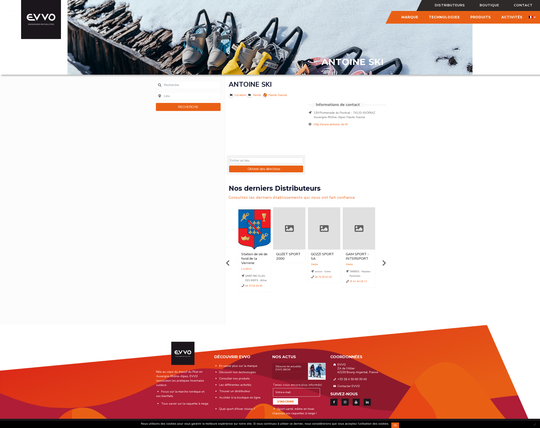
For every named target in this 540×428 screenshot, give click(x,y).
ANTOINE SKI (250, 84)
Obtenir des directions (264, 169)
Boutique (489, 5)
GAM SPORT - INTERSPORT (357, 256)
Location (246, 268)
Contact (523, 5)
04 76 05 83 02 (323, 277)
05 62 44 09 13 (358, 281)
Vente (314, 264)
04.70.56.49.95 (254, 286)
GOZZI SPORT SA (322, 256)
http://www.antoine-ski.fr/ (331, 124)
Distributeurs (450, 5)
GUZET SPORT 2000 (288, 256)
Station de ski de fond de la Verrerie (254, 258)
